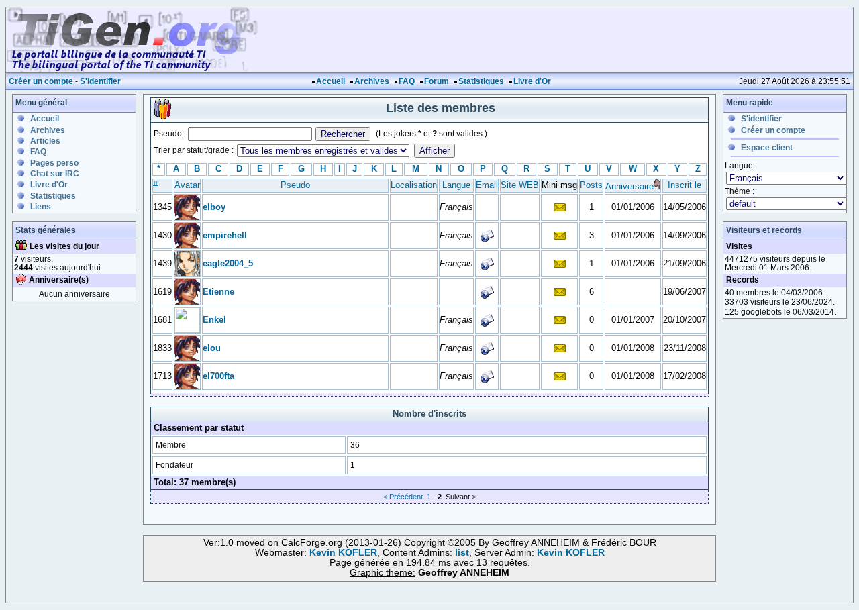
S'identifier (100, 81)
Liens (40, 206)
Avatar (187, 185)
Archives (371, 81)
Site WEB (520, 185)
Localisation (414, 185)
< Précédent (403, 497)
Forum (436, 81)
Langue (456, 185)
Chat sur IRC (54, 174)
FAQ (407, 81)
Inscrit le (684, 185)
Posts (591, 185)
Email (487, 185)
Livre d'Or (532, 81)
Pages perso (54, 163)
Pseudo (295, 185)
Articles (45, 141)
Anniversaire (629, 186)
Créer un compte (41, 81)
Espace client (767, 147)
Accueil (330, 81)
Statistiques (481, 81)
